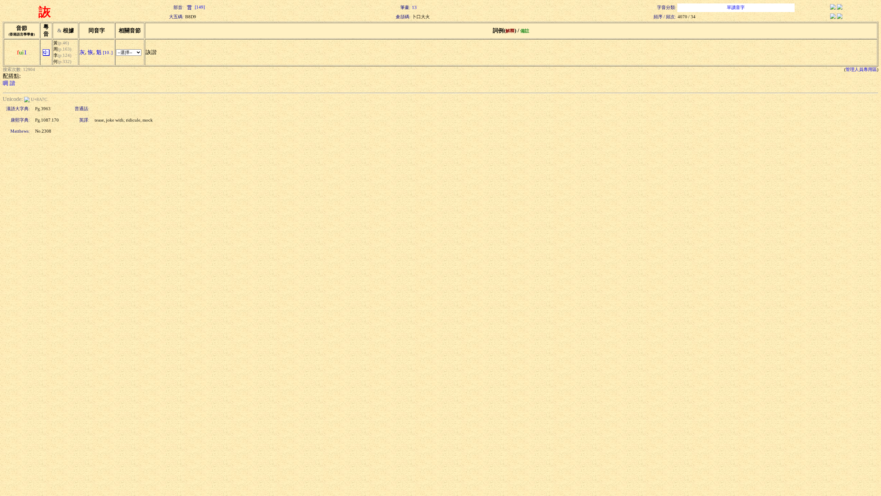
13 (414, 7)
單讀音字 (736, 7)
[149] (199, 7)
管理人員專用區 (861, 69)
